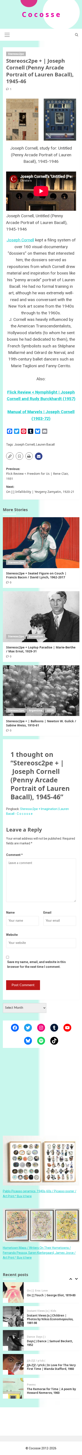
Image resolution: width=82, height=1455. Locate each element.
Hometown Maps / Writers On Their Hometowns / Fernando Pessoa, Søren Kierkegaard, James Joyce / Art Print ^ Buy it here (39, 1252)
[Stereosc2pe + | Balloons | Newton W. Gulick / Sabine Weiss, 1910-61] (41, 690)
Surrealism (36, 636)
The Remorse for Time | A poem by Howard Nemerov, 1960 (51, 1367)
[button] (7, 34)
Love (52, 1384)
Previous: (37, 474)
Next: (40, 489)
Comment (14, 855)
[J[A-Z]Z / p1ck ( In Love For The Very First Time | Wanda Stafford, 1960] (13, 1340)
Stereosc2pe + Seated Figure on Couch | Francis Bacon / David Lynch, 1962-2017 (36, 575)
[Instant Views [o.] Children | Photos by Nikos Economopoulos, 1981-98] (13, 1292)
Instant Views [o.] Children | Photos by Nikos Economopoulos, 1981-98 (50, 1295)
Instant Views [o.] (38, 1287)
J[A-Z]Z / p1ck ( (36, 1337)
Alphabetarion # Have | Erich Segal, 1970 (47, 1391)
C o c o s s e (41, 14)
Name (10, 912)
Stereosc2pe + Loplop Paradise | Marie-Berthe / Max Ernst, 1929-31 (40, 649)
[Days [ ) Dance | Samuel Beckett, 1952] (13, 1316)
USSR (50, 710)
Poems (31, 1360)
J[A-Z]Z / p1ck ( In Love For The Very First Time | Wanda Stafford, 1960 (51, 1343)
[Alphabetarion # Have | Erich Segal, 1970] (13, 1388)
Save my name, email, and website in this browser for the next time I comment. (36, 964)
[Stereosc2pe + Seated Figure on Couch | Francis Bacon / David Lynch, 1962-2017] (41, 542)
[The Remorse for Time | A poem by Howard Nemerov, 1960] (13, 1364)
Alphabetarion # (37, 1384)
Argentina (35, 710)
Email (47, 912)
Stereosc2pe (16, 54)
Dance (31, 1313)
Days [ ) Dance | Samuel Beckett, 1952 (50, 1319)
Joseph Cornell (20, 239)
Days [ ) (40, 1313)
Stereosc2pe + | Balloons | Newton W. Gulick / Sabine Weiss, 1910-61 (41, 723)
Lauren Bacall (45, 444)
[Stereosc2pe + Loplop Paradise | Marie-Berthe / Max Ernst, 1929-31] (41, 616)
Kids (53, 1287)
